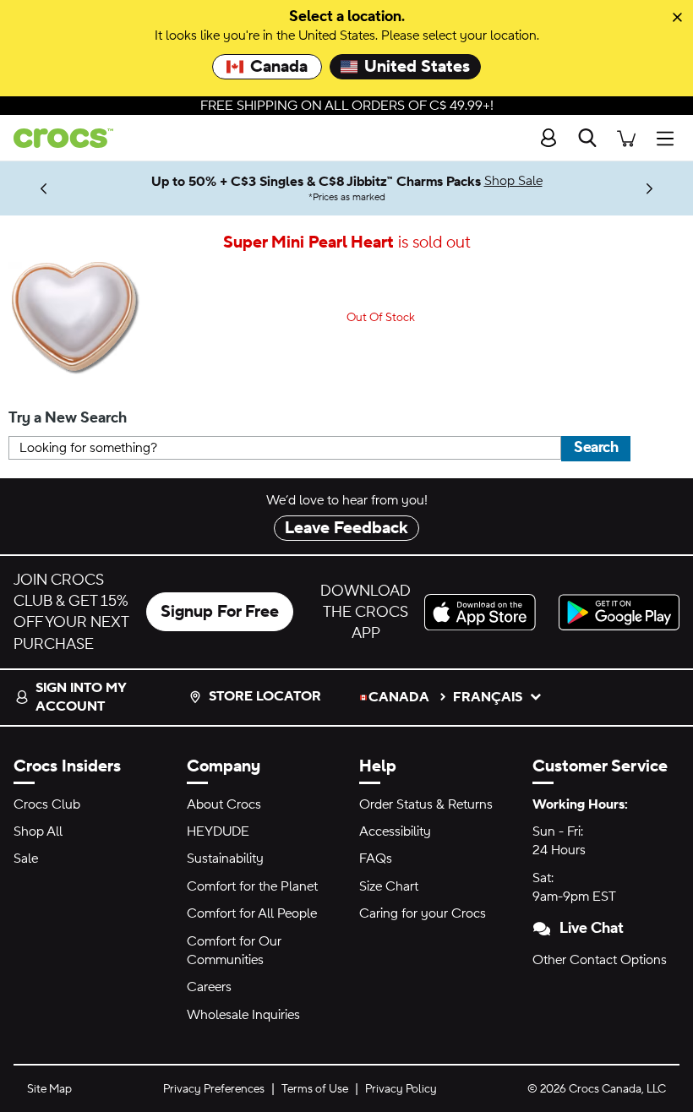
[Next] (649, 188)
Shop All (38, 831)
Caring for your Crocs (422, 913)
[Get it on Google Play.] (619, 612)
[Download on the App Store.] (484, 612)
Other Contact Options (599, 959)
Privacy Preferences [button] (214, 1089)
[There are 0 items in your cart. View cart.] (626, 138)
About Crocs (224, 804)
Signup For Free (220, 612)
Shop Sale (513, 180)
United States (417, 67)
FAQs (375, 858)
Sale (26, 858)
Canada (279, 67)
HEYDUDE (218, 831)
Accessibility (395, 831)
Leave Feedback (346, 528)
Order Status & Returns (426, 804)
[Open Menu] (669, 138)
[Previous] (43, 188)
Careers (209, 986)
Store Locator (265, 696)
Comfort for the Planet (252, 886)
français (487, 697)
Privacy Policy (401, 1089)
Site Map (49, 1089)
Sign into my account (80, 697)
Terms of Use (314, 1089)
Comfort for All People (252, 913)
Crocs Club (47, 804)
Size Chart (388, 886)
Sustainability (225, 858)
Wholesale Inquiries (243, 1014)
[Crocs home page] (56, 138)
